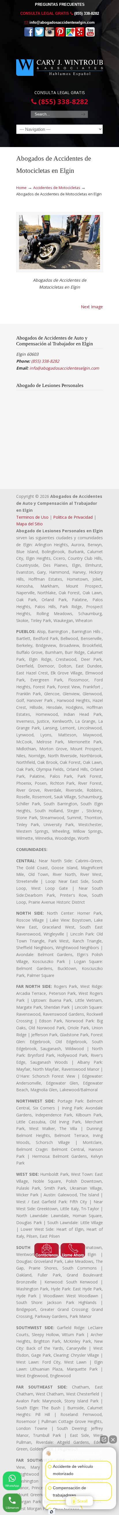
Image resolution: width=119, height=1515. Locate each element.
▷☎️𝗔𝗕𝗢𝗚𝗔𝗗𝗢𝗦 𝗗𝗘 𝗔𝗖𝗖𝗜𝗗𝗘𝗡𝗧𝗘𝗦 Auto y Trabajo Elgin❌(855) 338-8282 (59, 65)
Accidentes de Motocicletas (56, 187)
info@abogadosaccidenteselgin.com (62, 22)
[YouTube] (90, 35)
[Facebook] (29, 35)
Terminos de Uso (32, 517)
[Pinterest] (60, 35)
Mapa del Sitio (29, 524)
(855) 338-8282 (86, 13)
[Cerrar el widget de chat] (113, 1439)
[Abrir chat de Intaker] (51, 1511)
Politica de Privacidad (73, 517)
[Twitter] (39, 35)
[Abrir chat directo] (104, 1439)
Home (21, 187)
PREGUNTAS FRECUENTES (60, 4)
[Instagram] (49, 35)
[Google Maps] (70, 35)
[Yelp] (79, 35)
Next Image (92, 306)
